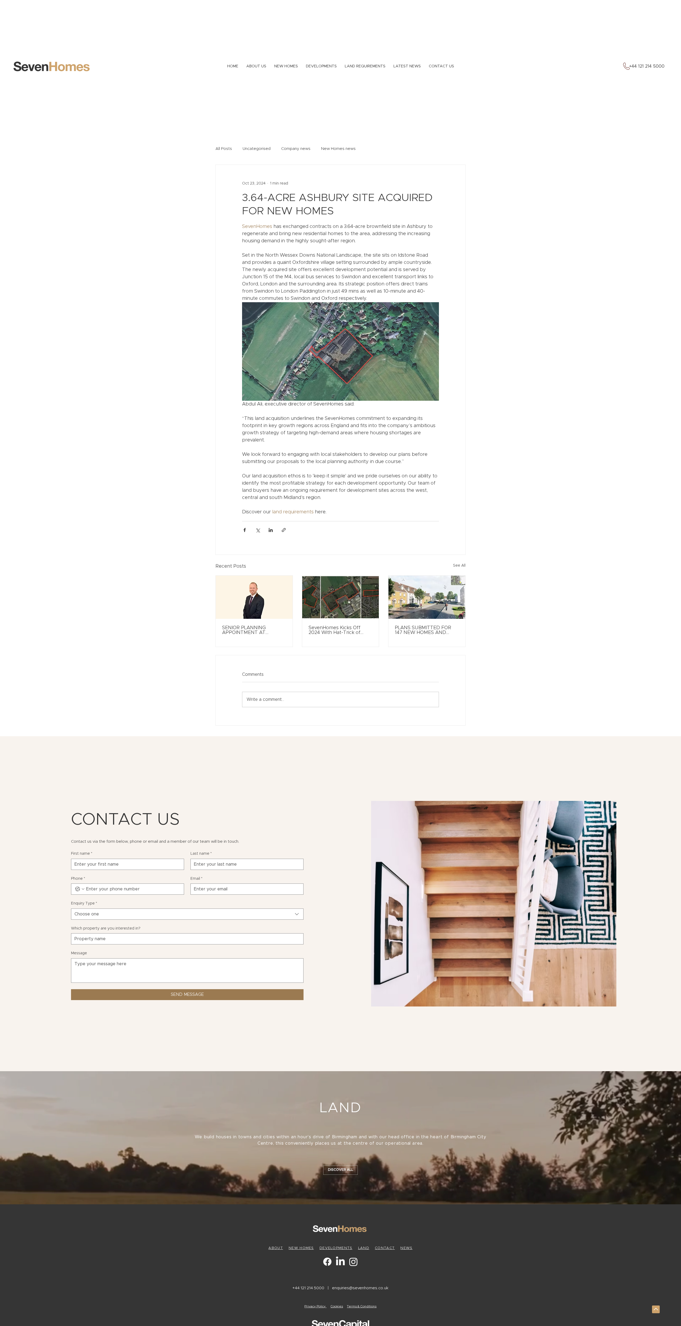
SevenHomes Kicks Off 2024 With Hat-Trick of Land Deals (334, 630)
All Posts (223, 149)
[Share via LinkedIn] (270, 530)
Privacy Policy (315, 1306)
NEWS (406, 1248)
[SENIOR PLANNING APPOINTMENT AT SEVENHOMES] (254, 597)
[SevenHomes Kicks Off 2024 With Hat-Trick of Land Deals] (340, 597)
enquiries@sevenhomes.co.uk (360, 1288)
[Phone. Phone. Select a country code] (79, 889)
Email (196, 879)
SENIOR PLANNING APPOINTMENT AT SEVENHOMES (244, 630)
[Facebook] (327, 1261)
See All (459, 565)
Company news (295, 149)
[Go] (656, 1309)
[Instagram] (353, 1261)
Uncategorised (257, 149)
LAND (363, 1248)
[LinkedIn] (340, 1261)
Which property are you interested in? (105, 928)
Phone (78, 879)
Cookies (336, 1306)
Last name (201, 854)
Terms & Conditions (361, 1306)
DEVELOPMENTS (335, 1248)
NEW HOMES (301, 1248)
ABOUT (275, 1248)
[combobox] (187, 914)
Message (79, 953)
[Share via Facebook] (244, 530)
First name (81, 854)
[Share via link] (283, 530)
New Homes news (338, 149)
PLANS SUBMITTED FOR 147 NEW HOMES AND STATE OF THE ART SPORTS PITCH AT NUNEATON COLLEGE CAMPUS (423, 630)
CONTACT (385, 1248)
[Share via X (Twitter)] (257, 530)
